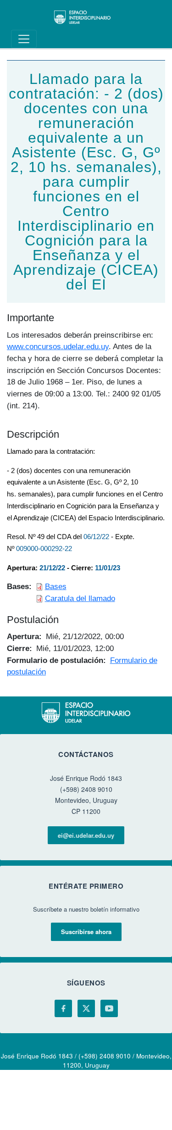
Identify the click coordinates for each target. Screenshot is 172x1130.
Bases (56, 586)
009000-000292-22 (44, 548)
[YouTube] (109, 1008)
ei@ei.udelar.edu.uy (86, 835)
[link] (96, 536)
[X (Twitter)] (86, 1008)
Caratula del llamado (80, 598)
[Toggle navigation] (24, 39)
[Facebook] (63, 1008)
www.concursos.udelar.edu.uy (58, 346)
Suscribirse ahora (86, 931)
